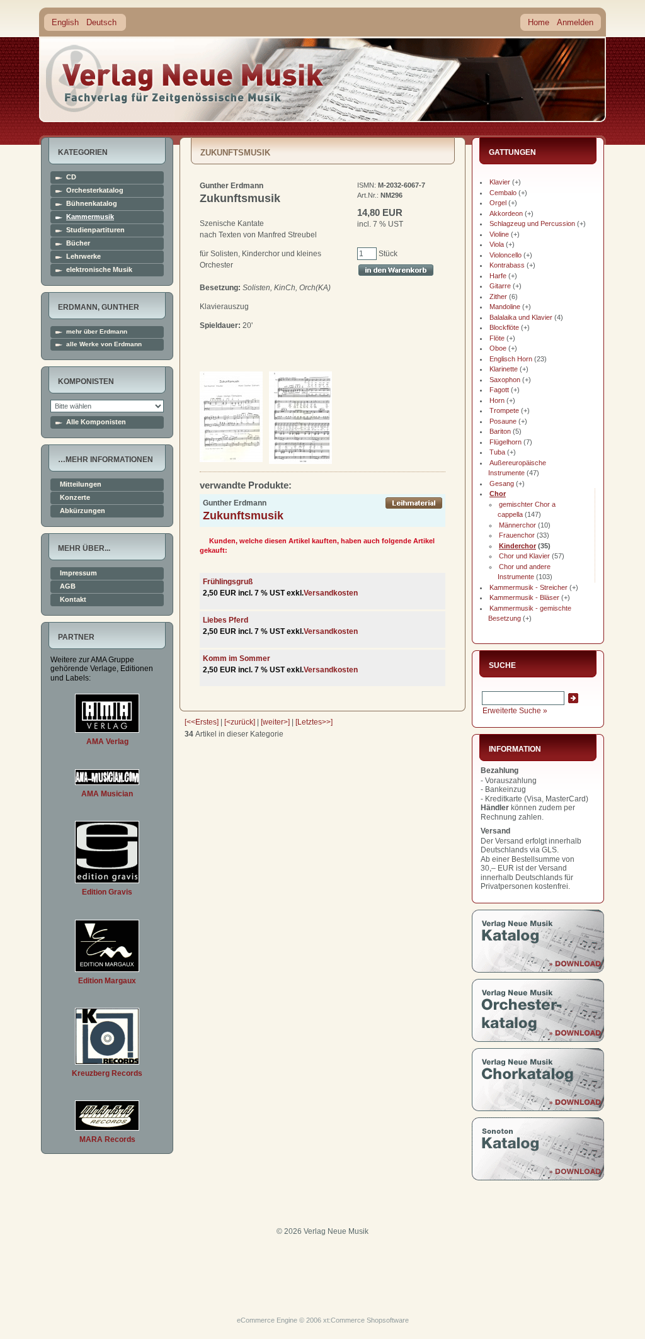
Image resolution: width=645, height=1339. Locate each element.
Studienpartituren (95, 230)
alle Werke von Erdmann (104, 344)
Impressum (78, 573)
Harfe (497, 276)
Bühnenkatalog (91, 203)
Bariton (500, 431)
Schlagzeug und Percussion (532, 223)
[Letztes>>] (314, 722)
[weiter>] (275, 722)
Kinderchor (517, 546)
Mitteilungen (80, 484)
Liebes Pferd (225, 620)
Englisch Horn (510, 359)
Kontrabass (507, 265)
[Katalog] (538, 970)
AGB (68, 586)
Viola (496, 244)
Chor (497, 493)
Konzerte (75, 497)
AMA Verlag (107, 741)
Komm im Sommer (236, 658)
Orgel (497, 202)
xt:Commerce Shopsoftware (366, 1320)
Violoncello (505, 255)
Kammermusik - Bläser (524, 597)
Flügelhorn (505, 442)
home (185, 78)
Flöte (497, 338)
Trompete (504, 410)
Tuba (497, 452)
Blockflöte (504, 327)
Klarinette (503, 369)
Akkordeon (506, 213)
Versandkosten (331, 593)
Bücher (78, 243)
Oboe (497, 348)
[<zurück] (239, 722)
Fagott (499, 389)
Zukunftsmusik (243, 515)
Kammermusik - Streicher (528, 587)
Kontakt (73, 599)
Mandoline (504, 306)
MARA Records (107, 1139)
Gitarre (500, 286)
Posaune (503, 421)
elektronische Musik (99, 269)
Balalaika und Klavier (520, 317)
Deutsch (101, 22)
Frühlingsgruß (228, 581)
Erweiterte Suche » (514, 710)
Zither (498, 296)
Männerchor (517, 525)
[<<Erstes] (202, 722)
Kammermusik (90, 216)
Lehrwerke (83, 256)
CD (71, 177)
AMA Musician (107, 793)
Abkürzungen (82, 510)
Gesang (501, 483)
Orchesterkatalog (94, 190)
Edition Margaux (107, 980)
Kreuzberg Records (107, 1073)
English (65, 22)
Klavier (499, 182)
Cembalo (503, 192)
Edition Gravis (107, 892)
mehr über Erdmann (96, 332)
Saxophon (504, 379)
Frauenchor (517, 535)
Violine (499, 234)
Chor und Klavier (524, 556)
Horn (497, 400)
